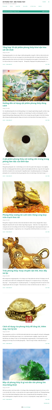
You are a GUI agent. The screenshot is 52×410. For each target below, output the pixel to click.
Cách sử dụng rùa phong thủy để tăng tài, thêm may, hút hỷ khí (24, 327)
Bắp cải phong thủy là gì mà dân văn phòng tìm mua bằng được (24, 383)
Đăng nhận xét (9, 64)
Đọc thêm (47, 64)
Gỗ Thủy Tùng (33, 6)
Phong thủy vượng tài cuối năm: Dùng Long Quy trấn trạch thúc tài (24, 216)
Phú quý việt (5, 6)
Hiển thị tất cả (45, 11)
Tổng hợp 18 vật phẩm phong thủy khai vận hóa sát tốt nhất (24, 48)
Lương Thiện (18, 6)
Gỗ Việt (11, 6)
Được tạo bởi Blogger (26, 407)
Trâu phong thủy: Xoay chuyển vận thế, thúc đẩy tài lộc (25, 271)
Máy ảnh (40, 6)
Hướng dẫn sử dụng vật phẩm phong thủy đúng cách (24, 104)
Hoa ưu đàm (25, 6)
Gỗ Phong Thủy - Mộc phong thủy (14, 2)
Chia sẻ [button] (4, 64)
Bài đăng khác (46, 403)
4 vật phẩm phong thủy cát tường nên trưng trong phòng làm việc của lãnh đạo (26, 160)
